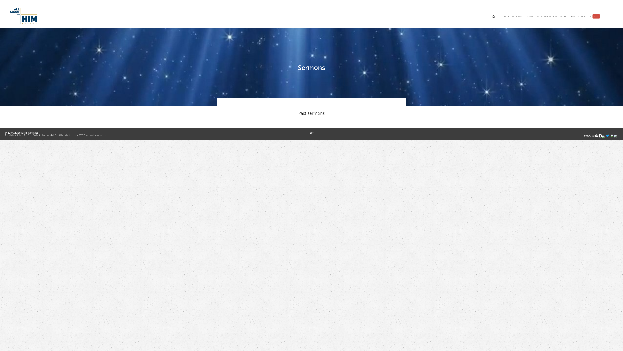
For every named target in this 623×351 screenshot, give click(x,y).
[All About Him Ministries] (23, 16)
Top (310, 132)
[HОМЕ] (493, 16)
